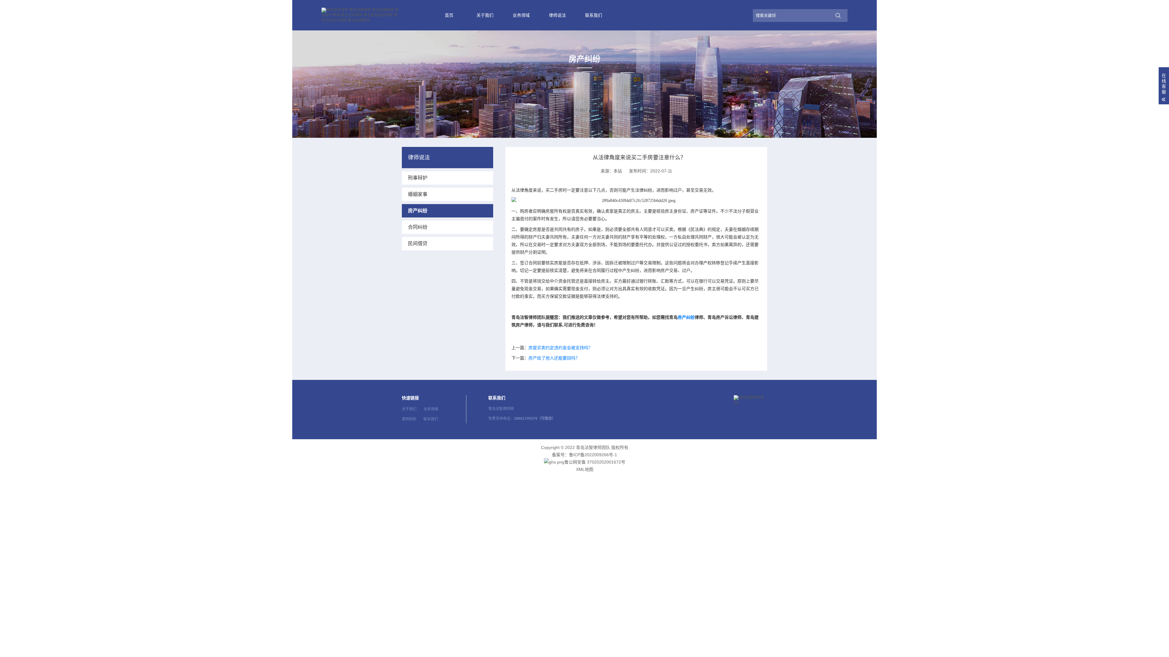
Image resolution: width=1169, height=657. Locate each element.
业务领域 (521, 15)
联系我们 (593, 15)
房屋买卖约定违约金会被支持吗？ (560, 347)
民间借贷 (417, 243)
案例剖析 (409, 419)
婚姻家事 (417, 194)
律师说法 (557, 15)
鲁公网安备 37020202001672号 (594, 462)
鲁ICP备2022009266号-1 (593, 454)
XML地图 (584, 469)
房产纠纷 (686, 317)
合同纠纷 (417, 227)
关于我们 (484, 15)
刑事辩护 (417, 177)
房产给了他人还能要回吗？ (554, 358)
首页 (449, 15)
